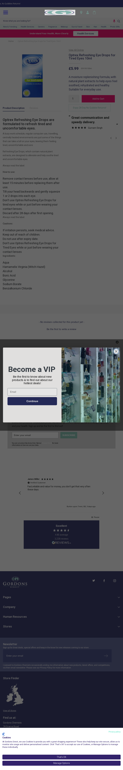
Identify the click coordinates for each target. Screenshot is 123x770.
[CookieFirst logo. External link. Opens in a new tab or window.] (3, 734)
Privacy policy (115, 732)
